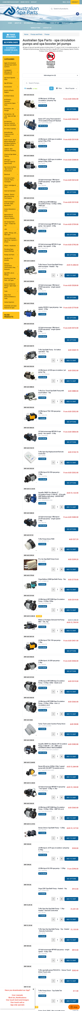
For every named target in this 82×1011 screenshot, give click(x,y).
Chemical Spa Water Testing (10, 155)
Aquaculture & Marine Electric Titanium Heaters (9, 216)
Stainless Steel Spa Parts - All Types (10, 279)
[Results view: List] (51, 88)
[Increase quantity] (62, 275)
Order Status (24, 2)
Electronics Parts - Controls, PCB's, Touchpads (9, 179)
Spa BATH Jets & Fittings (9, 274)
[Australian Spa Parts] (21, 11)
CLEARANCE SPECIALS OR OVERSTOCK (8, 72)
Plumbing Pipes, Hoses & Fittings (9, 250)
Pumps (47, 34)
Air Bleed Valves (9, 96)
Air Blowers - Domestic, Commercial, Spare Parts (9, 102)
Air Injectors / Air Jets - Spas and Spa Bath (10, 116)
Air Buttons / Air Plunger (9, 109)
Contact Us (47, 28)
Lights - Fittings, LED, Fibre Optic (10, 233)
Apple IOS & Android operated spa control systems (10, 64)
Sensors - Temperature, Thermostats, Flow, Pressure (9, 266)
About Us (18, 23)
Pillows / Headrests (10, 245)
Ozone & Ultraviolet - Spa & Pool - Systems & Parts (10, 240)
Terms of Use (54, 23)
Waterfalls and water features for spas (10, 306)
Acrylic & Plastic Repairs (9, 91)
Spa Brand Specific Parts (9, 78)
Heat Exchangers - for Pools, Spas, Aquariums (9, 203)
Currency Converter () (11, 49)
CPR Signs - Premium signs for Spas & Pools (9, 161)
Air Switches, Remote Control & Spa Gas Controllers (10, 123)
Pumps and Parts (9, 254)
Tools (5, 291)
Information (28, 23)
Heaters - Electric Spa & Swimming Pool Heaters (9, 196)
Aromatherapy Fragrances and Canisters (9, 134)
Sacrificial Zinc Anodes (8, 259)
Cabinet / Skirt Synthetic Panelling (10, 149)
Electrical (7, 174)
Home (10, 23)
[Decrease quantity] (53, 275)
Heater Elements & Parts (9, 210)
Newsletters (35, 28)
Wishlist (34, 2)
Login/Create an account (11, 2)
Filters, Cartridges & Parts (10, 186)
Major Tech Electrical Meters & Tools (9, 296)
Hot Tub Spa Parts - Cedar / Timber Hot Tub (9, 223)
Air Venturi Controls (10, 129)
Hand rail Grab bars (9, 191)
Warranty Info (67, 23)
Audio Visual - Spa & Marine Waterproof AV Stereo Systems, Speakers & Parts (10, 142)
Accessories (8, 87)
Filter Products (8, 316)
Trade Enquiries (11, 36)
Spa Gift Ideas (8, 83)
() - (67, 2)
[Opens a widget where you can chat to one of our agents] (74, 1007)
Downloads (41, 23)
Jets (5, 229)
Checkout (74, 2)
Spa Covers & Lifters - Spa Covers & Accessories (10, 168)
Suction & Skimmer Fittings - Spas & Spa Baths (10, 285)
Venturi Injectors (9, 302)
